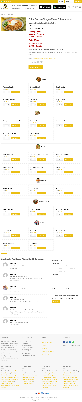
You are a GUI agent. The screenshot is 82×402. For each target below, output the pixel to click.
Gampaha (9, 375)
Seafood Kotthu (35, 87)
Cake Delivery (33, 5)
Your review (55, 274)
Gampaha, (50, 379)
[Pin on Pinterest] (38, 62)
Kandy (14, 375)
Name (54, 288)
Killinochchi (4, 383)
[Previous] (3, 24)
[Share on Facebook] (30, 62)
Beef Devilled (8, 209)
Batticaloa (10, 385)
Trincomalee (10, 381)
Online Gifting (17, 9)
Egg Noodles (61, 167)
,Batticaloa (52, 373)
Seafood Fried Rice (37, 121)
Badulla (13, 373)
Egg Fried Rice (35, 133)
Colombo (14, 371)
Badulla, (54, 377)
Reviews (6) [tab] (4, 255)
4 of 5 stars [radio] (66, 268)
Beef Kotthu (60, 87)
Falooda (33, 231)
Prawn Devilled (35, 209)
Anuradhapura (5, 373)
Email (68, 288)
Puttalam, (7, 379)
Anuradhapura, (46, 377)
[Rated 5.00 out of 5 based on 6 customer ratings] (55, 25)
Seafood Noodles (62, 155)
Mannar (11, 383)
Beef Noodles (8, 167)
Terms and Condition (48, 351)
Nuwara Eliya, (52, 383)
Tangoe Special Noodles (39, 155)
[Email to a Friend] (35, 62)
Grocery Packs (29, 9)
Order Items (34, 67)
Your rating (55, 263)
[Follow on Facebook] (75, 1)
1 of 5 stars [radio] (54, 265)
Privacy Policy (46, 354)
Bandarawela (26, 377)
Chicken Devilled (62, 209)
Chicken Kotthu (9, 100)
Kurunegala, (46, 381)
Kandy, (55, 379)
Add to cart (15, 91)
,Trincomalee (46, 375)
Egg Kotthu (34, 100)
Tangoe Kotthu (8, 87)
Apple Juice (7, 231)
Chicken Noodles (36, 167)
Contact (44, 348)
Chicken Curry (62, 188)
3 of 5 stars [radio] (55, 268)
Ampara (16, 385)
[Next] (23, 24)
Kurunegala (4, 377)
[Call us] (73, 342)
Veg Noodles (8, 155)
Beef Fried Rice (62, 121)
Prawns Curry (8, 188)
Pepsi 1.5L (33, 243)
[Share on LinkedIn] (41, 62)
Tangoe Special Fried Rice (13, 121)
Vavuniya (4, 385)
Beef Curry (34, 188)
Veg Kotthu (60, 100)
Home (3, 14)
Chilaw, (44, 379)
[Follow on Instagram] (76, 1)
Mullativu (4, 387)
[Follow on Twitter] (78, 1)
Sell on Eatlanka (47, 342)
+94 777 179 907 (7, 1)
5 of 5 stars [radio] (55, 271)
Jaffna (10, 14)
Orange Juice (61, 231)
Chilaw (3, 375)
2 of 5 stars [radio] (62, 265)
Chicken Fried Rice (10, 133)
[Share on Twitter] (33, 62)
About (44, 345)
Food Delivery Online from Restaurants (43, 58)
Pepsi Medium (8, 243)
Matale (11, 377)
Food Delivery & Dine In (20, 5)
